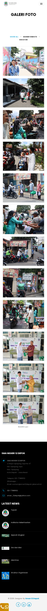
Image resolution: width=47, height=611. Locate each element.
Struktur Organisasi (19, 573)
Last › (27, 427)
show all (14, 37)
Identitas (15, 560)
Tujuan (14, 510)
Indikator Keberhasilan (20, 522)
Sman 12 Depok (32, 598)
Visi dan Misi (16, 547)
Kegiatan (23, 39)
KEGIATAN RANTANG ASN (23, 72)
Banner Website (30, 37)
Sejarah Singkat (17, 535)
